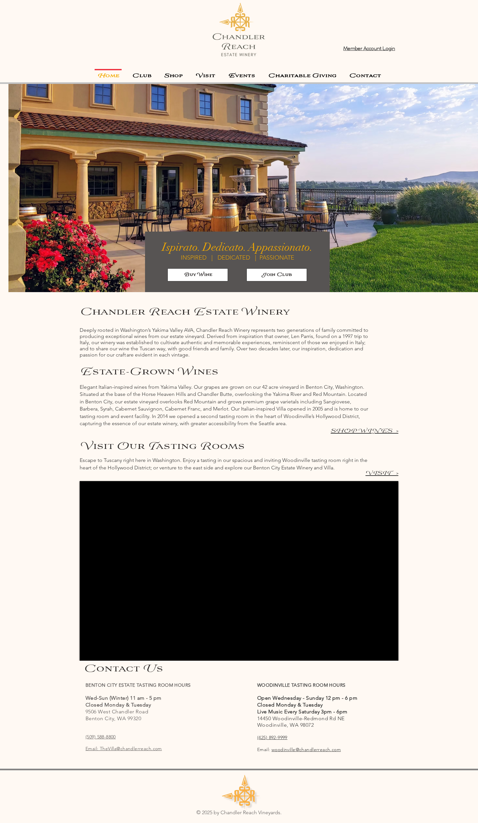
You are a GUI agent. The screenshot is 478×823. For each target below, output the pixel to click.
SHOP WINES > (364, 431)
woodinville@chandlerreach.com (306, 749)
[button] (205, 73)
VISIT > (381, 473)
